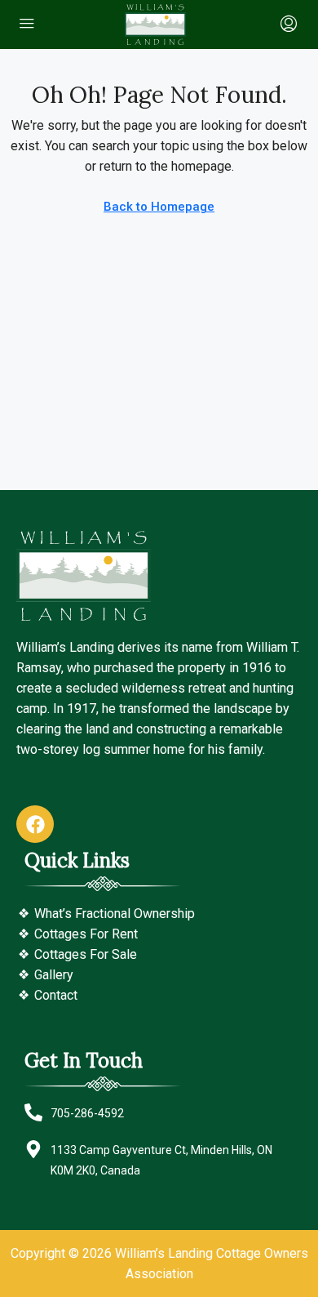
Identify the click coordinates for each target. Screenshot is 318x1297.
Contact (55, 995)
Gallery (53, 975)
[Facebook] (35, 824)
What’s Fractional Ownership (114, 913)
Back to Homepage (159, 206)
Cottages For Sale (85, 954)
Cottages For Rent (86, 934)
